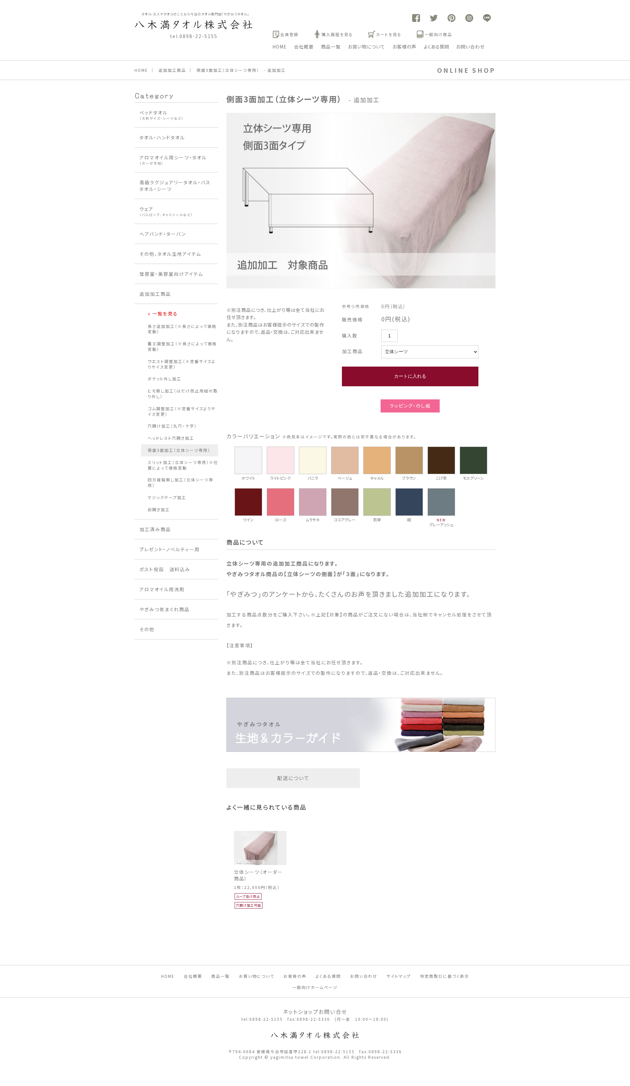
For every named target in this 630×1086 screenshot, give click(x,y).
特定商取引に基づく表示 (444, 976)
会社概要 (304, 46)
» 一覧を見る (163, 313)
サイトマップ (399, 976)
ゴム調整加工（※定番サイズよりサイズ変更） (182, 411)
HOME (279, 46)
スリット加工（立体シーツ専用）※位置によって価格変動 (183, 465)
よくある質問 (436, 46)
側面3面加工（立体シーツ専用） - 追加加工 (241, 70)
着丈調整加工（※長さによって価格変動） (182, 346)
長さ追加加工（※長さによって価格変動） (182, 328)
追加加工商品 (172, 70)
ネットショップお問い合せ (315, 1012)
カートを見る (389, 34)
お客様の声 (404, 46)
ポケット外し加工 (164, 378)
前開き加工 (159, 509)
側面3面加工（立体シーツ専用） (179, 450)
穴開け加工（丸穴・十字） (172, 426)
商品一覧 (331, 46)
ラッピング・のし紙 (410, 405)
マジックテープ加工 (167, 497)
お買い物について (366, 46)
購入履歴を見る (337, 34)
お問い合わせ (470, 46)
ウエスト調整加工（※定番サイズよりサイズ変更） (182, 364)
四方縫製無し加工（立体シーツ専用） (180, 482)
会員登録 (289, 34)
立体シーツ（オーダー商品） (258, 875)
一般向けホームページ (315, 987)
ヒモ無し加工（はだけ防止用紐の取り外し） (183, 393)
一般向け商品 (438, 34)
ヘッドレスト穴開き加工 (171, 438)
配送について (293, 777)
